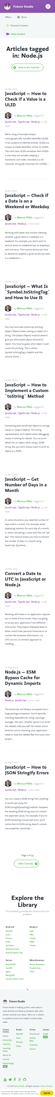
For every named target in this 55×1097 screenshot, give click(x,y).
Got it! (47, 1093)
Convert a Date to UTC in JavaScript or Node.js (25, 578)
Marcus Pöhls (24, 115)
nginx (8, 971)
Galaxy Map (33, 1039)
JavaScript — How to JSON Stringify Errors (27, 769)
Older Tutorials (25, 863)
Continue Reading (14, 168)
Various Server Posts (15, 979)
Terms (43, 1086)
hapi (31, 931)
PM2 (32, 934)
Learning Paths (6, 1049)
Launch (6, 1059)
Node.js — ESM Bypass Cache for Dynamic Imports (23, 677)
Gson (8, 934)
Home (5, 1036)
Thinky (33, 945)
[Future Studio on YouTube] (5, 1080)
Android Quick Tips (14, 952)
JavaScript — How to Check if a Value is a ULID (26, 99)
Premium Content (19, 25)
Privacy (49, 1086)
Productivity (35, 968)
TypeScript (24, 121)
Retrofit (9, 931)
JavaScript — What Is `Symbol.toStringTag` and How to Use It (27, 291)
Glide (8, 942)
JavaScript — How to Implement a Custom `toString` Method (27, 390)
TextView (10, 945)
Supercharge (7, 1064)
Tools (32, 971)
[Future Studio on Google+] (19, 1080)
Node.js (35, 121)
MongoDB (10, 975)
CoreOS (9, 968)
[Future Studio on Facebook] (15, 1080)
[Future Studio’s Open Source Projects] (24, 1080)
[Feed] (27, 989)
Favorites (34, 1045)
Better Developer (37, 964)
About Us (7, 1055)
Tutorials (6, 1044)
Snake (45, 1035)
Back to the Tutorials (28, 67)
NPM (32, 942)
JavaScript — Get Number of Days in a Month (26, 484)
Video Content (17, 34)
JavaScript (10, 121)
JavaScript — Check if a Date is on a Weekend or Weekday (27, 200)
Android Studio (12, 949)
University (7, 1040)
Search (33, 1049)
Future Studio (19, 1086)
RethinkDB (10, 964)
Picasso (9, 938)
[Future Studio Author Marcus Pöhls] (8, 115)
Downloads (34, 1034)
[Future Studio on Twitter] (10, 1080)
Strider (33, 938)
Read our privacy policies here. (29, 1094)
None (24, 17)
